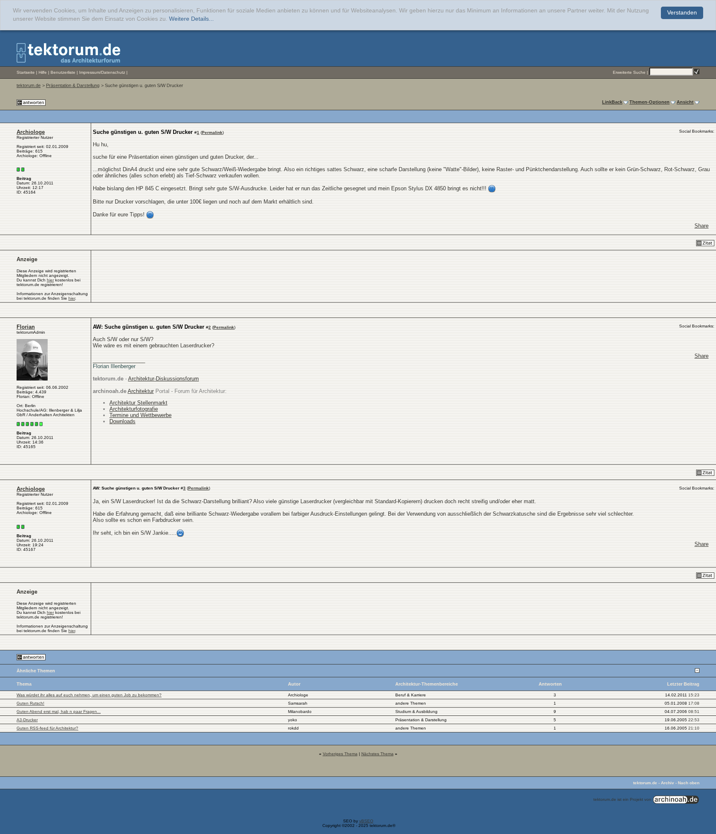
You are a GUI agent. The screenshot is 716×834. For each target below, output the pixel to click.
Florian (26, 327)
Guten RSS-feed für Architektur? (47, 728)
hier (50, 280)
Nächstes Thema (377, 754)
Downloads (122, 421)
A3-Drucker (27, 720)
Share (701, 226)
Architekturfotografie (133, 409)
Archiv (667, 783)
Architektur (141, 391)
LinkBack (612, 101)
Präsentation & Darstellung (72, 85)
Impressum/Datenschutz (102, 72)
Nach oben (688, 783)
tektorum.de (29, 85)
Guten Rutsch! (30, 703)
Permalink (212, 132)
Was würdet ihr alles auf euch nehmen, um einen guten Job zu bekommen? (89, 695)
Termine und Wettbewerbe (140, 415)
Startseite (26, 72)
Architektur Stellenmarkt (138, 403)
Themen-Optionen (649, 101)
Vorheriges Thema (340, 754)
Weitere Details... (191, 19)
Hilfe (43, 72)
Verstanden (682, 13)
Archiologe (31, 132)
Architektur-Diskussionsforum (163, 379)
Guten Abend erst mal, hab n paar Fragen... (59, 711)
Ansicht (685, 101)
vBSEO (366, 821)
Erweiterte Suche (629, 72)
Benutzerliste (63, 72)
